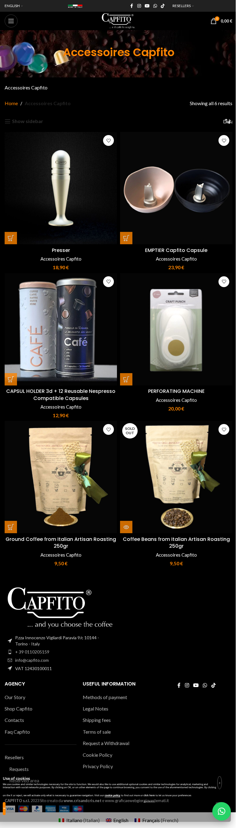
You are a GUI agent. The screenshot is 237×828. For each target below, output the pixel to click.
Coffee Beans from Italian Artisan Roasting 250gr (176, 543)
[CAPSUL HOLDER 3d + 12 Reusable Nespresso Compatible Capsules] (61, 329)
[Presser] (61, 188)
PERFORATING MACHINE (176, 391)
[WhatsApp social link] (155, 6)
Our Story (15, 697)
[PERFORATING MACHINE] (176, 329)
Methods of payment (105, 697)
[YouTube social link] (147, 6)
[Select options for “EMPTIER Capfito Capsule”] (126, 238)
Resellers (14, 757)
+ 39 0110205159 (32, 651)
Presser (61, 250)
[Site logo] (118, 20)
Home (11, 103)
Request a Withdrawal (106, 743)
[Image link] (60, 607)
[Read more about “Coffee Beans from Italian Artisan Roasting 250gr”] (126, 527)
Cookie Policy (97, 755)
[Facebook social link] (131, 6)
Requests (19, 769)
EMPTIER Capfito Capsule (176, 250)
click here (149, 795)
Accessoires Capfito (60, 259)
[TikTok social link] (162, 6)
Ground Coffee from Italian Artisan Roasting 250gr (61, 543)
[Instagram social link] (139, 6)
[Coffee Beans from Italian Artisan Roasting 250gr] (176, 477)
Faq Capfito (17, 732)
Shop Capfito (18, 708)
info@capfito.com (32, 660)
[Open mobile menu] (11, 21)
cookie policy (112, 795)
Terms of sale (97, 732)
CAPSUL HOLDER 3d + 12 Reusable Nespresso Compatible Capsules (60, 395)
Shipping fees (97, 720)
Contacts (14, 720)
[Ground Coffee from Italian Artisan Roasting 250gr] (61, 477)
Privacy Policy (98, 766)
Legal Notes (95, 708)
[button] (11, 238)
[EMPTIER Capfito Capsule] (176, 188)
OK (4, 808)
